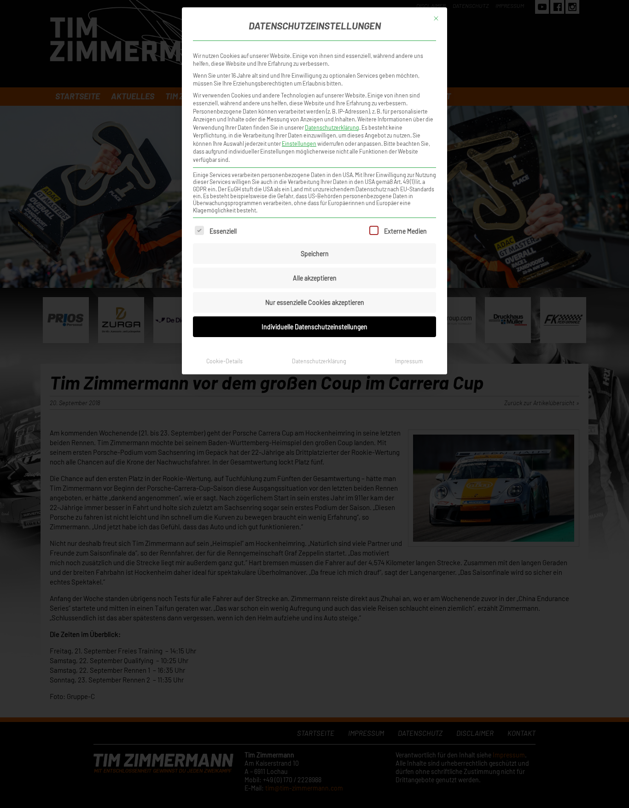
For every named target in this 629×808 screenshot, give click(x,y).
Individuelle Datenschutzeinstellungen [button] (314, 327)
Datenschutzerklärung (332, 127)
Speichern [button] (315, 254)
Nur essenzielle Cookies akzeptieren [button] (314, 302)
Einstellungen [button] (299, 143)
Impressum (409, 361)
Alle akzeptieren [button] (315, 278)
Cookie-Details (224, 361)
